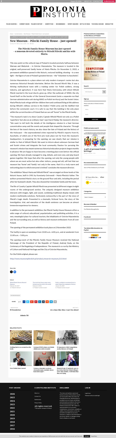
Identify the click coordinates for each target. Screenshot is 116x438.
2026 (12, 393)
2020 (12, 415)
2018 (12, 421)
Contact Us (37, 396)
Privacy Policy (38, 402)
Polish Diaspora (11, 24)
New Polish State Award (18, 368)
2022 (12, 407)
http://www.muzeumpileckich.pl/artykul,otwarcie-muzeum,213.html (38, 258)
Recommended (60, 24)
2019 (12, 418)
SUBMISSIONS (109, 1)
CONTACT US (97, 1)
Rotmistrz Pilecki (15, 295)
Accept (87, 436)
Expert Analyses (73, 24)
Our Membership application (91, 209)
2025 (12, 397)
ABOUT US (87, 1)
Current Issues (24, 24)
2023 (12, 404)
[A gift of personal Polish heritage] (95, 139)
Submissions (37, 399)
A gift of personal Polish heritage (94, 150)
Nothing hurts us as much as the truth (20, 348)
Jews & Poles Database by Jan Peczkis (94, 167)
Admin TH (13, 43)
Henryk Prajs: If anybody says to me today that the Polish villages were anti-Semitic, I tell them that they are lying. (67, 370)
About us (36, 393)
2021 (12, 411)
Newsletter (109, 24)
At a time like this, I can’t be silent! (64, 310)
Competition (49, 24)
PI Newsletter (15, 310)
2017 (12, 425)
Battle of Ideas (85, 24)
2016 (12, 428)
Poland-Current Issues (38, 37)
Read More (94, 436)
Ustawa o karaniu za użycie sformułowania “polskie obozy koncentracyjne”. (44, 369)
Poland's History (59, 37)
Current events (18, 37)
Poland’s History (36, 24)
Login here (88, 393)
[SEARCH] (104, 91)
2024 (12, 400)
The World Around (97, 24)
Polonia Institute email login (92, 395)
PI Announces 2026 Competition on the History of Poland (67, 348)
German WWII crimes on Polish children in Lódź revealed (44, 348)
